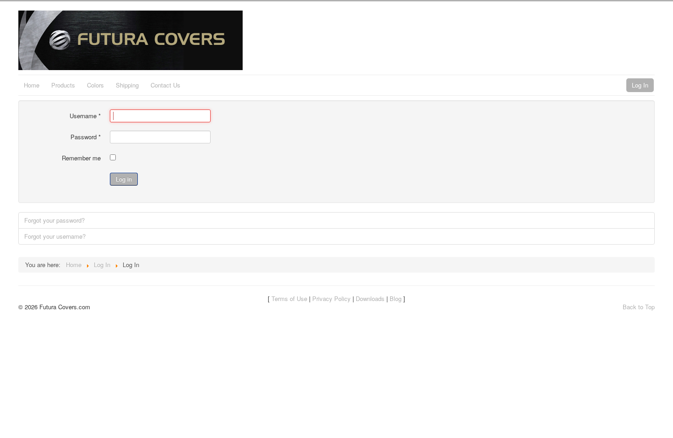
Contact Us (165, 85)
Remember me (81, 158)
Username (85, 116)
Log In (640, 85)
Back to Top (639, 306)
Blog (396, 298)
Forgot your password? (54, 220)
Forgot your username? (55, 236)
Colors (95, 85)
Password (86, 137)
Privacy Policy (331, 298)
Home (31, 85)
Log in (124, 179)
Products (63, 85)
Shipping (127, 85)
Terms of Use (289, 298)
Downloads (370, 298)
